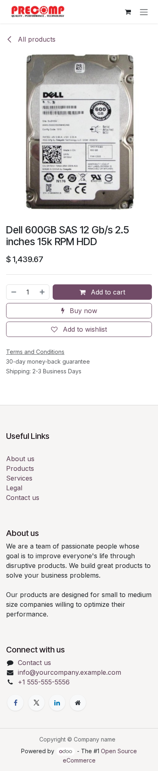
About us (20, 459)
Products (20, 468)
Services (19, 478)
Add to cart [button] (107, 292)
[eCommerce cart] (128, 12)
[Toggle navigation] (144, 11)
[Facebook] (15, 703)
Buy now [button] (82, 311)
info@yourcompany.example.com (69, 672)
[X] (36, 703)
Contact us (22, 498)
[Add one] (42, 292)
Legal (14, 488)
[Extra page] (78, 703)
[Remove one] (13, 292)
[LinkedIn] (57, 703)
